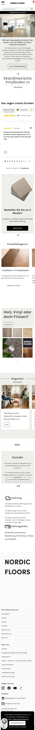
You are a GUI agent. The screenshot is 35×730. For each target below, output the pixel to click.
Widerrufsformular (8, 676)
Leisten (4, 622)
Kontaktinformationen (9, 709)
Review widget (11, 168)
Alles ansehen (17, 382)
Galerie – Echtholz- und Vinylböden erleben (16, 661)
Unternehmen (6, 669)
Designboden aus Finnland (17, 12)
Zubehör (4, 626)
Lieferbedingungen (8, 672)
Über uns (4, 638)
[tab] (5, 161)
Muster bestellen (7, 665)
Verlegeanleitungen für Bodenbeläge (14, 653)
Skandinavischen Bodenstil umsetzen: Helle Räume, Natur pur (15, 416)
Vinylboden (5, 614)
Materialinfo (5, 630)
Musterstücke (6, 634)
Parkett (4, 618)
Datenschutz (5, 657)
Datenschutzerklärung (21, 719)
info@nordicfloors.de (12, 703)
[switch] (4, 727)
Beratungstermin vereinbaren (15, 698)
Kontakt (4, 649)
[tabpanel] (17, 42)
